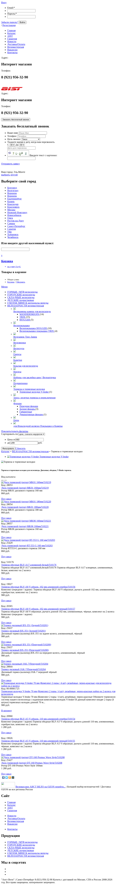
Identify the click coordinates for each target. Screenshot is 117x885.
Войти (22, 22)
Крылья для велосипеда (25, 366)
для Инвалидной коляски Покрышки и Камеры (38, 426)
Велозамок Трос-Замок (25, 337)
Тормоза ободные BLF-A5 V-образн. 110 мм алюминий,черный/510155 (38, 741)
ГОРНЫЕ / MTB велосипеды (22, 292)
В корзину (6, 710)
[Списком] (5, 480)
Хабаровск (12, 234)
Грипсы (17, 354)
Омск (10, 218)
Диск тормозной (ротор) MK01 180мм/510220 (25, 507)
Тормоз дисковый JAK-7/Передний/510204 (23, 669)
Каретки (17, 360)
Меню (4, 286)
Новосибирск (14, 215)
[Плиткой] (2, 480)
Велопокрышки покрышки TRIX (37, 331)
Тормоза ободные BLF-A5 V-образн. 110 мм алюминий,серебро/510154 (38, 719)
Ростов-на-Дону (15, 220)
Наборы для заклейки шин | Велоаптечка (34, 377)
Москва (11, 209)
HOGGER (25, 319)
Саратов (11, 229)
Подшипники (20, 383)
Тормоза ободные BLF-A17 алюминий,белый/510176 (28, 565)
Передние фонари (29, 406)
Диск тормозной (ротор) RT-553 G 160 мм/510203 (27, 545)
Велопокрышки (21, 325)
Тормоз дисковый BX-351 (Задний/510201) (23, 631)
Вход (3, 2)
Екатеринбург (14, 198)
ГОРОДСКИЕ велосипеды (21, 294)
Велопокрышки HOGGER (34, 328)
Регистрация (9, 25)
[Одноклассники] (9, 777)
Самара (11, 223)
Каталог (5, 451)
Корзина (10, 282)
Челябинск (12, 237)
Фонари (17, 403)
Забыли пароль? (9, 22)
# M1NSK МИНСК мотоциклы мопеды (27, 303)
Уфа (9, 231)
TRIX (23, 317)
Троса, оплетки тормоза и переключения (34, 397)
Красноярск (13, 207)
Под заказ (6, 499)
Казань (10, 201)
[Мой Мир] (13, 777)
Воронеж (12, 193)
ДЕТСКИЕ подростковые (20, 300)
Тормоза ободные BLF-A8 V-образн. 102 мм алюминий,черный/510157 (38, 609)
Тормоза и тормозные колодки (29, 389)
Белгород (12, 187)
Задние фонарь (27, 409)
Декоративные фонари (32, 414)
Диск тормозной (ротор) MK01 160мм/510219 (25, 488)
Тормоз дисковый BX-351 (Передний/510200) (25, 650)
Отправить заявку (10, 163)
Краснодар (12, 204)
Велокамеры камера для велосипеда (32, 311)
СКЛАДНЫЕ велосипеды (20, 297)
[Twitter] (6, 777)
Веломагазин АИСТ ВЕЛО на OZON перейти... (41, 786)
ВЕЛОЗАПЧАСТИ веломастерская (25, 305)
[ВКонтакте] (3, 777)
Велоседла (18, 348)
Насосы (17, 371)
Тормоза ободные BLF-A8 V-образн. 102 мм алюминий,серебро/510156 (38, 587)
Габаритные (26, 411)
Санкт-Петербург (16, 226)
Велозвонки (19, 342)
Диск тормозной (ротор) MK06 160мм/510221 (25, 526)
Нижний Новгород (17, 212)
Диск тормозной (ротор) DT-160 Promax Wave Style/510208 (31, 763)
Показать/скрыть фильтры (14, 431)
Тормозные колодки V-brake (34, 392)
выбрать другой (9, 174)
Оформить (20, 282)
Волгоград (12, 190)
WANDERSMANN (30, 314)
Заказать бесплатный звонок (15, 119)
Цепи (16, 420)
